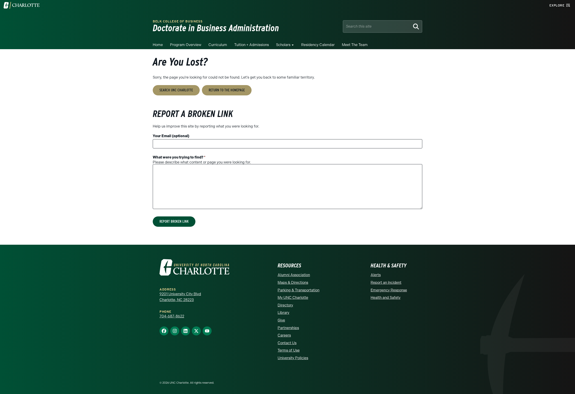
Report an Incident (386, 282)
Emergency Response (389, 290)
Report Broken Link (174, 221)
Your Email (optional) (171, 136)
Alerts (376, 275)
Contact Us (287, 343)
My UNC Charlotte (293, 297)
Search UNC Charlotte (176, 90)
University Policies (293, 358)
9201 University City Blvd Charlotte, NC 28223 (180, 297)
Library (283, 312)
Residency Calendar (318, 45)
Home (158, 45)
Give (281, 320)
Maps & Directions (293, 282)
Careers (284, 335)
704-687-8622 (171, 316)
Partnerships (288, 328)
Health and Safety (385, 297)
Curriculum (217, 45)
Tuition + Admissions (251, 45)
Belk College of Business (178, 21)
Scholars (283, 45)
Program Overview (185, 45)
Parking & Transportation (298, 290)
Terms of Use (289, 350)
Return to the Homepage (227, 90)
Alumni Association (294, 275)
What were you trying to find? (179, 157)
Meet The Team (355, 45)
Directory (285, 305)
